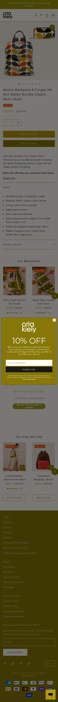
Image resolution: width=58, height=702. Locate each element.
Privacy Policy (31, 379)
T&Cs (24, 379)
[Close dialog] (54, 320)
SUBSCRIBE (29, 369)
